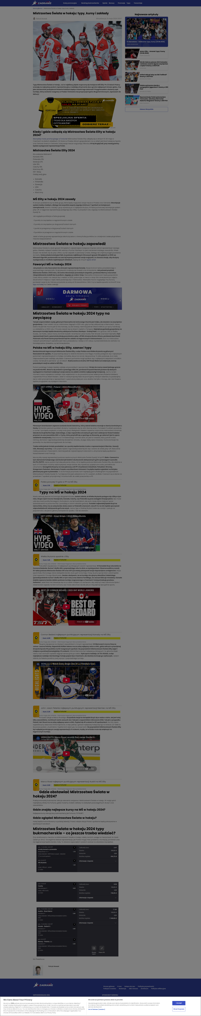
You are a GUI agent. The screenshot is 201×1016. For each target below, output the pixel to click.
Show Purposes (178, 1009)
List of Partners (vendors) (96, 1009)
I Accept (179, 1003)
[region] (100, 1006)
